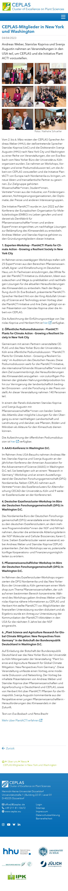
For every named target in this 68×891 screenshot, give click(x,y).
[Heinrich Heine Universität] (17, 851)
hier (45, 323)
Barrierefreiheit (44, 818)
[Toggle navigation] (63, 17)
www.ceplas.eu (13, 811)
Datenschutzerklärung (48, 815)
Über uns (13, 761)
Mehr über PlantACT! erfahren (20, 720)
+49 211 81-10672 (15, 808)
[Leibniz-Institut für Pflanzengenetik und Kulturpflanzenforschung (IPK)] (17, 876)
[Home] (3, 761)
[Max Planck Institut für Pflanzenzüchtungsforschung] (17, 864)
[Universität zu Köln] (51, 851)
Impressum (42, 811)
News (24, 761)
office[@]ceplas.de (15, 804)
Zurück (10, 748)
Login (39, 804)
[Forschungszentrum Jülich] (51, 864)
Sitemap (40, 808)
